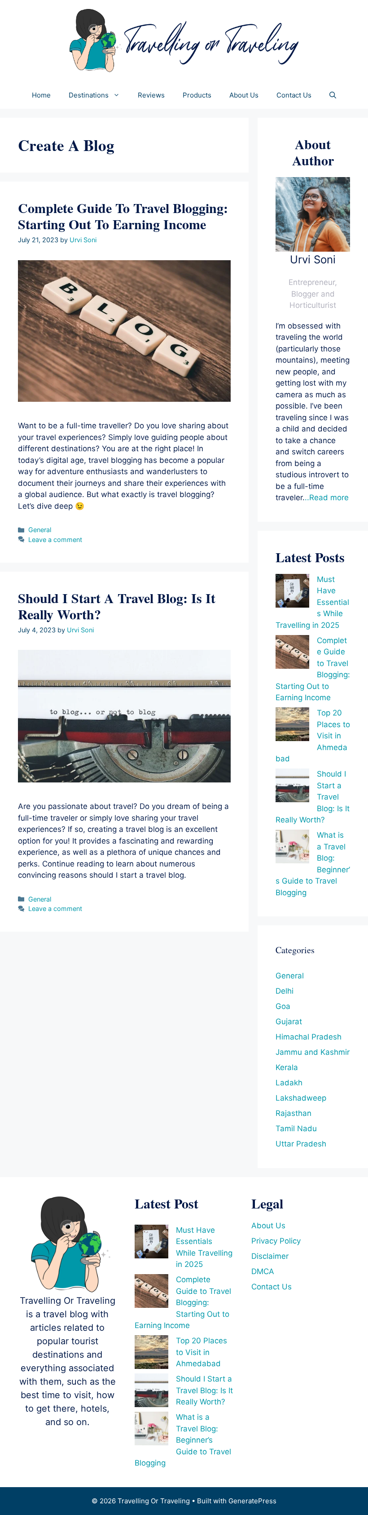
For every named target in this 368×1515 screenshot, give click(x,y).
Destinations (89, 95)
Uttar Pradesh (301, 1143)
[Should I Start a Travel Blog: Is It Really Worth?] (292, 787)
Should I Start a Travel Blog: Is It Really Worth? (116, 606)
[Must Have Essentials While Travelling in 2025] (292, 592)
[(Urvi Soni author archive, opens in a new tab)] (313, 248)
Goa (283, 1006)
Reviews (151, 95)
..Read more (327, 497)
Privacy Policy (276, 1240)
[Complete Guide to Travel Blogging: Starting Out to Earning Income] (292, 653)
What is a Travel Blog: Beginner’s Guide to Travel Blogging (183, 1440)
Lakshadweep (301, 1097)
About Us (243, 95)
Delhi (285, 990)
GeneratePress (252, 1501)
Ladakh (289, 1082)
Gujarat (289, 1021)
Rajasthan (293, 1113)
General (39, 529)
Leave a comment (55, 539)
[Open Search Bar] (332, 95)
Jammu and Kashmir (313, 1052)
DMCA (262, 1271)
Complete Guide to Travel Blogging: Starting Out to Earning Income (123, 216)
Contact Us (293, 95)
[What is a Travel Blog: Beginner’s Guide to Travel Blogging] (292, 848)
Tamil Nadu (296, 1128)
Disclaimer (270, 1256)
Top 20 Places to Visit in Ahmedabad (201, 1352)
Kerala (287, 1067)
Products (197, 95)
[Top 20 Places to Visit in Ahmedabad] (292, 726)
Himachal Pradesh (309, 1036)
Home (41, 95)
